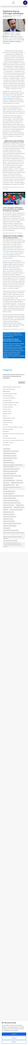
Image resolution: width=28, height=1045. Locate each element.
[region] (14, 1032)
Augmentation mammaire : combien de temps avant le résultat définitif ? (12, 465)
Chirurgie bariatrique (8, 395)
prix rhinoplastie (6, 528)
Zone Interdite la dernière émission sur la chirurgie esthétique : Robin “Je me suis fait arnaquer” (12, 544)
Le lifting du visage (19, 505)
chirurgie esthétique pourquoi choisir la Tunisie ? (13, 495)
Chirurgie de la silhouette (9, 398)
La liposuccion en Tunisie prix (15, 233)
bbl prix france (19, 480)
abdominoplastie (6, 448)
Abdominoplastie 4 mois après (9, 453)
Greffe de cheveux (7, 411)
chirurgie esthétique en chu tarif (15, 329)
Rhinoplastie (6, 431)
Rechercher (21, 382)
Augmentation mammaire (9, 389)
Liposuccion (5, 509)
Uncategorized (6, 444)
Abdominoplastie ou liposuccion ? (10, 458)
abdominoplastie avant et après (9, 455)
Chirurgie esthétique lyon (8, 493)
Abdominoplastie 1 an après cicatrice (10, 451)
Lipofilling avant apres (7, 507)
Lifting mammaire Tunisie (9, 418)
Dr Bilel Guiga (13, 36)
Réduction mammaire (8, 429)
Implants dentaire (7, 413)
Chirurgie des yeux (7, 400)
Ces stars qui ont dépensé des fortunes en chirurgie (12, 488)
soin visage (5, 436)
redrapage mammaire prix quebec (10, 540)
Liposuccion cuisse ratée (8, 512)
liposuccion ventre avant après (9, 516)
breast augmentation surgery (10, 393)
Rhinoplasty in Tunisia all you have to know (13, 433)
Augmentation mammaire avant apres (11, 469)
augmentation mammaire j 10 (9, 473)
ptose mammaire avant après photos (11, 530)
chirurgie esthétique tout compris (11, 402)
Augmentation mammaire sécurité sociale (12, 475)
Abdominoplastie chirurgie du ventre (12, 387)
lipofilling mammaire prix (19, 507)
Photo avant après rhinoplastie (9, 525)
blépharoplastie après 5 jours (17, 482)
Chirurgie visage (7, 409)
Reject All (14, 1042)
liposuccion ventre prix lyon (9, 521)
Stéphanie (6, 15)
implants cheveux (7, 96)
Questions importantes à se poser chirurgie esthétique (12, 537)
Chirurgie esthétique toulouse (9, 498)
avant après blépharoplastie (9, 480)
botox (17, 485)
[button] (25, 3)
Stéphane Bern (6, 261)
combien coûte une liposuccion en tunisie (12, 502)
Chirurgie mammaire (8, 407)
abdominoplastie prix (7, 460)
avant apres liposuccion (8, 478)
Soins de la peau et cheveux (9, 438)
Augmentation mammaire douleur (10, 471)
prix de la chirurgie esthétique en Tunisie (13, 427)
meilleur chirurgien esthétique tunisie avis (12, 523)
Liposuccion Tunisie (7, 422)
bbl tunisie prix (6, 482)
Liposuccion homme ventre (9, 514)
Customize (14, 1038)
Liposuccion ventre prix (8, 518)
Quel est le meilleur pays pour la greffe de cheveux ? (13, 533)
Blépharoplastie (6, 391)
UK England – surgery (8, 442)
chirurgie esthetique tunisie (9, 491)
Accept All (14, 1034)
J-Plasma (5, 416)
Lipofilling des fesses (8, 420)
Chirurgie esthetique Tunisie (10, 404)
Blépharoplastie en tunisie (8, 485)
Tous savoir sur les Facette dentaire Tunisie (13, 440)
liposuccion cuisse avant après (16, 509)
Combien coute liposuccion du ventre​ (11, 500)
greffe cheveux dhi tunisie (8, 505)
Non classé (5, 424)
